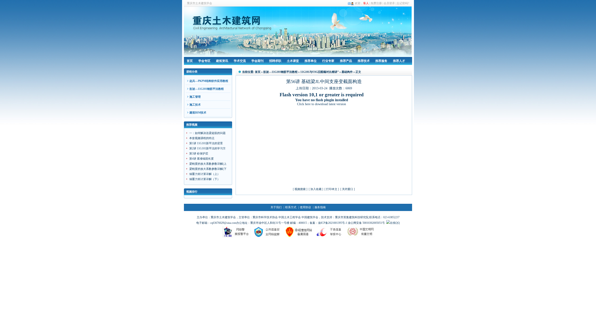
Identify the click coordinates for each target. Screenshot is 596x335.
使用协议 (305, 207)
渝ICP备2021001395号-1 (332, 222)
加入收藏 (316, 189)
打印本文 (331, 189)
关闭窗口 (347, 189)
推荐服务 (381, 61)
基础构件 (347, 72)
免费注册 (376, 3)
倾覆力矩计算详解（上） (204, 174)
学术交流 (240, 61)
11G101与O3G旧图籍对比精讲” (319, 72)
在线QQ (395, 222)
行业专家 (328, 61)
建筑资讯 (222, 61)
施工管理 (195, 96)
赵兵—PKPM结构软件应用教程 (209, 81)
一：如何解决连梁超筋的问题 (207, 133)
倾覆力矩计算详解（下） (204, 179)
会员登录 (389, 3)
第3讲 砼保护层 (198, 153)
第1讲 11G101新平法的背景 (206, 143)
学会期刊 (257, 61)
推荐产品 (346, 61)
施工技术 (195, 104)
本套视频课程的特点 (201, 138)
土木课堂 (293, 61)
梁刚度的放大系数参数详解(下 (208, 169)
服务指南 (320, 207)
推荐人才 (399, 61)
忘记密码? (403, 3)
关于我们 (276, 207)
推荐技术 (364, 61)
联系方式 (290, 207)
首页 (190, 61)
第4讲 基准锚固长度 (201, 158)
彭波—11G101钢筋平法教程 (207, 88)
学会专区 (204, 61)
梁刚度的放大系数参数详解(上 (208, 163)
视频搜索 (300, 189)
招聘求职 (275, 61)
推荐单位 (311, 61)
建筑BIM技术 (198, 112)
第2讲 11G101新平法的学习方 (207, 148)
